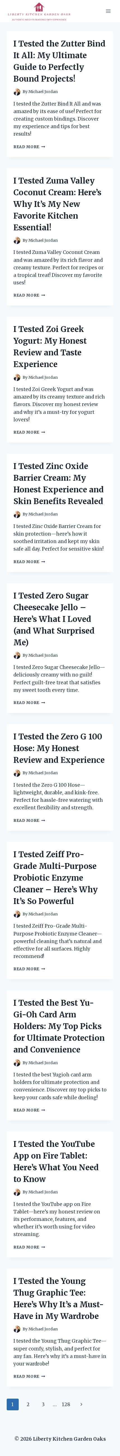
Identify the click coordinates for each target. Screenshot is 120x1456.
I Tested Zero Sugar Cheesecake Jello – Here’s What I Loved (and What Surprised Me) (54, 619)
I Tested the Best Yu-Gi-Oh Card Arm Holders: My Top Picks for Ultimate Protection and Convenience (59, 1026)
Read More (29, 147)
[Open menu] (108, 11)
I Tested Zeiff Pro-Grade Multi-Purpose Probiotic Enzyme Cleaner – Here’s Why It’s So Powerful (55, 877)
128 (66, 1404)
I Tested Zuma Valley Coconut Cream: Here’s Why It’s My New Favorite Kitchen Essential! (57, 204)
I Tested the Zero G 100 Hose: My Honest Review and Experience (59, 748)
